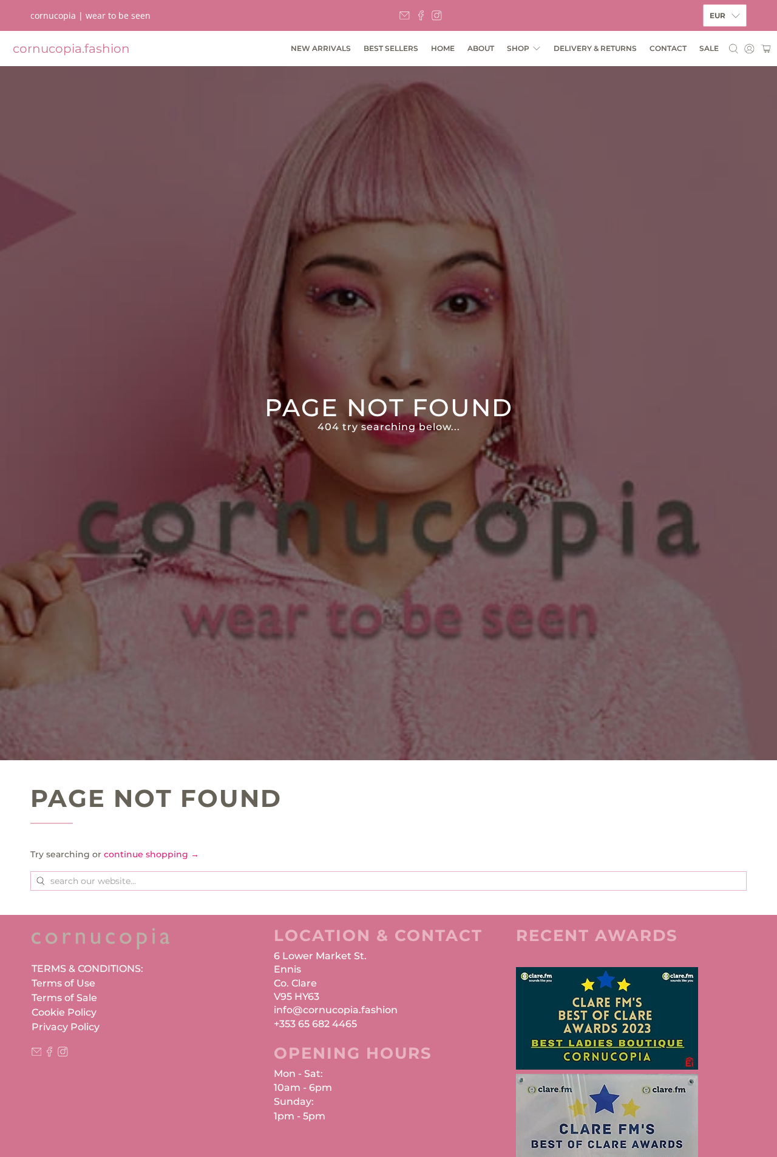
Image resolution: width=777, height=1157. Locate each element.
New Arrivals (321, 48)
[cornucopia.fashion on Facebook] (421, 15)
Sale (709, 48)
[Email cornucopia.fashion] (404, 15)
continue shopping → (151, 854)
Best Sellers (391, 48)
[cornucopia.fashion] (100, 945)
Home (443, 48)
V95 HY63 (296, 996)
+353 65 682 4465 (315, 1024)
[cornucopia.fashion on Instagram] (437, 15)
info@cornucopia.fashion (336, 1010)
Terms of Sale (64, 998)
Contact (668, 48)
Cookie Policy (64, 1012)
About (480, 48)
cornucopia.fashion (71, 48)
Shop (518, 48)
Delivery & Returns (595, 48)
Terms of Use (63, 983)
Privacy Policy (66, 1027)
